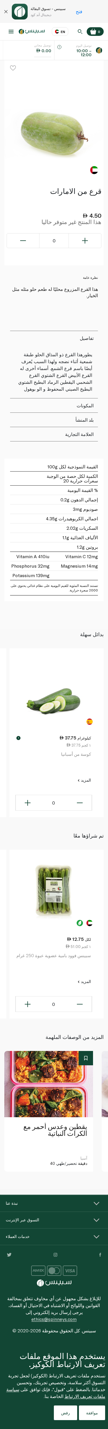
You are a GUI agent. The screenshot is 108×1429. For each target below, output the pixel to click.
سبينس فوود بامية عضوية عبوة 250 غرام (53, 955)
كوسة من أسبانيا (76, 754)
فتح (79, 11)
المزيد (85, 780)
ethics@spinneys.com (54, 1319)
